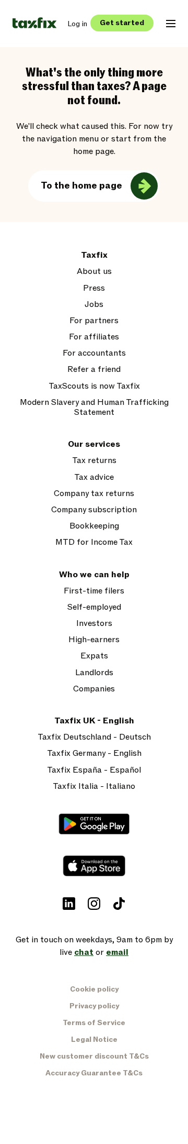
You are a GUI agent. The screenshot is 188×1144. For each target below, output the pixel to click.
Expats (94, 656)
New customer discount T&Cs (94, 1056)
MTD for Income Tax (94, 542)
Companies (94, 689)
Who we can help (94, 575)
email (117, 952)
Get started (122, 23)
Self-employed (94, 607)
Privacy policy (94, 1006)
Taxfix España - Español (94, 770)
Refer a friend (94, 370)
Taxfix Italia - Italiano (94, 786)
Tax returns (94, 461)
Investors (94, 624)
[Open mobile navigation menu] (171, 23)
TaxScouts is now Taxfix (94, 386)
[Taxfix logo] (34, 23)
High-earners (94, 640)
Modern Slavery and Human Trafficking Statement (94, 407)
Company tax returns (94, 494)
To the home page (81, 186)
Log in (77, 24)
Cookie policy (94, 989)
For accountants (94, 353)
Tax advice (94, 477)
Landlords (94, 673)
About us (94, 272)
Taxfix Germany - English (94, 753)
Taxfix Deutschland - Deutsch (94, 737)
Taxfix (94, 255)
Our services (94, 444)
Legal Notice (94, 1039)
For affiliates (94, 337)
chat (83, 952)
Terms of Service (94, 1023)
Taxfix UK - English (94, 721)
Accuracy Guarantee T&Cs (94, 1073)
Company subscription (94, 510)
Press (94, 288)
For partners (94, 321)
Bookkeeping (94, 526)
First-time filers (94, 591)
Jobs (94, 305)
